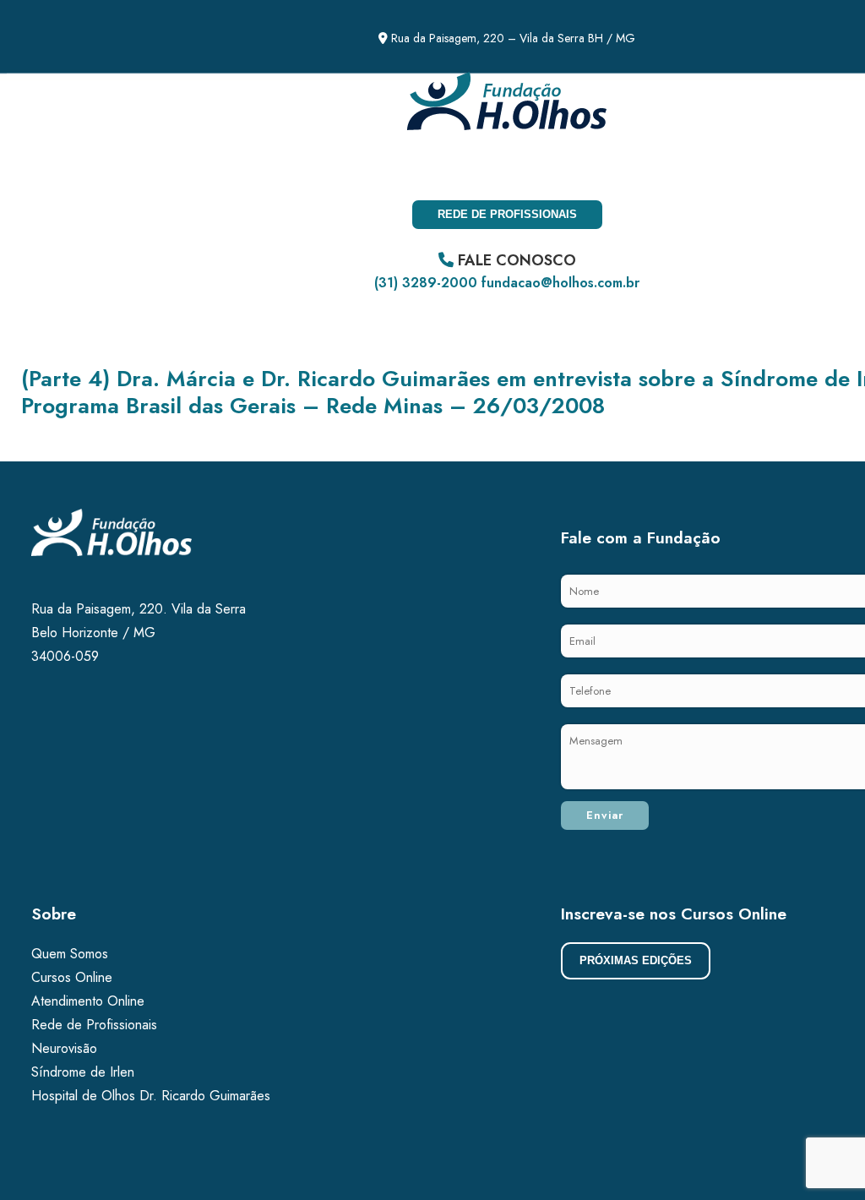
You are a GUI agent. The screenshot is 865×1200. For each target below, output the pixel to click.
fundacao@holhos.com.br (560, 282)
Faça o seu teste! (74, 167)
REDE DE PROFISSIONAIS (507, 214)
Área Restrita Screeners (240, 167)
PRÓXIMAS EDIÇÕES (635, 960)
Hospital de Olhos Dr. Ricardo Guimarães (150, 1095)
